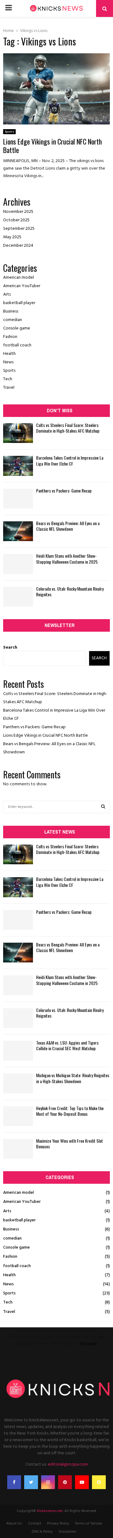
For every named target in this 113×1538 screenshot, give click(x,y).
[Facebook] (14, 1482)
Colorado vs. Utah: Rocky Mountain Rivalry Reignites (70, 591)
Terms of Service (88, 1523)
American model (18, 277)
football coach (17, 345)
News (8, 362)
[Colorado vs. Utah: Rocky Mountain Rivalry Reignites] (18, 597)
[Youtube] (82, 1482)
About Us (14, 1523)
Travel (8, 387)
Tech (7, 379)
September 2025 (19, 228)
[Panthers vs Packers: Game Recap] (18, 498)
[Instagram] (48, 1482)
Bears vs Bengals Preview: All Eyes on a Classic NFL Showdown (68, 526)
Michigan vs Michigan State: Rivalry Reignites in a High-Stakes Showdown (72, 1078)
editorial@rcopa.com (68, 1464)
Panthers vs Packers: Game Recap (64, 490)
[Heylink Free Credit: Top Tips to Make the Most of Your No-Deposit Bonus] (18, 1116)
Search (10, 647)
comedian (12, 320)
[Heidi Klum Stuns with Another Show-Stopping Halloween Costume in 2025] (18, 564)
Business (10, 311)
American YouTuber (21, 286)
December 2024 (18, 245)
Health (9, 353)
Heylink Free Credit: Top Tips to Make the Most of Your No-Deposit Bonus (70, 1111)
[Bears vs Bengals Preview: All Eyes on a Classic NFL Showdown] (18, 531)
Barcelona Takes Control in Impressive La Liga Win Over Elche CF (69, 460)
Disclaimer (67, 1532)
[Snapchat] (99, 1482)
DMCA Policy (42, 1532)
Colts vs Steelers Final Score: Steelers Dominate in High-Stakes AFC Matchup (68, 428)
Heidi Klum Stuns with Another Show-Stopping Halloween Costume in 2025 (67, 558)
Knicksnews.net (50, 1511)
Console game (16, 328)
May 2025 (12, 237)
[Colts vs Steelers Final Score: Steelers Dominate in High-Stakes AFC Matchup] (18, 433)
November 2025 (18, 211)
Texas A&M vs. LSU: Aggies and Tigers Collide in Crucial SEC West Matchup (67, 1045)
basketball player (19, 303)
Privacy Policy (58, 1523)
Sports (9, 131)
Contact (34, 1523)
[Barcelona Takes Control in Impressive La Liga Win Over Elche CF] (18, 466)
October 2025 (16, 220)
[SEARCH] (103, 807)
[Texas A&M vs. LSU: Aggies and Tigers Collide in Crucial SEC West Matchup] (18, 1051)
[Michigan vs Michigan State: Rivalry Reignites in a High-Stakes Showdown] (18, 1083)
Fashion (10, 336)
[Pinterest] (65, 1482)
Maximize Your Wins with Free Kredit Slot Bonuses (69, 1143)
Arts (7, 294)
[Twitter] (31, 1482)
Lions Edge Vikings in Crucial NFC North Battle (52, 145)
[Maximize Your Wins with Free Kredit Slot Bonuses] (18, 1149)
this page (88, 1343)
